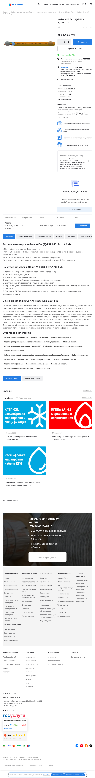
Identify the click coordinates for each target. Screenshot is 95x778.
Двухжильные (9, 633)
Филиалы (52, 657)
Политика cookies (36, 765)
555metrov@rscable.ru (11, 697)
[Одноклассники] (86, 745)
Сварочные (44, 593)
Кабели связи (27, 601)
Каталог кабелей (10, 652)
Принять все (57, 775)
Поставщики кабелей (11, 664)
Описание (9, 236)
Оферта (50, 765)
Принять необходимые (74, 775)
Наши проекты (31, 675)
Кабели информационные (37, 364)
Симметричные (28, 616)
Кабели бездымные (79, 355)
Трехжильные (9, 637)
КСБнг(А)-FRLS (69, 88)
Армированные (63, 616)
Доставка (71, 236)
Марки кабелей (9, 661)
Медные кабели (70, 342)
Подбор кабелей (9, 657)
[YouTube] (81, 745)
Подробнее (46, 774)
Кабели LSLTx (62, 612)
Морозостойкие (63, 582)
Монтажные (44, 582)
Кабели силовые (43, 368)
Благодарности (31, 664)
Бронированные (10, 585)
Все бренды (87, 390)
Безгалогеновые (63, 594)
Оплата (59, 236)
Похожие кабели (12, 378)
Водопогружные (46, 621)
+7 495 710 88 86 (9, 694)
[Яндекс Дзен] (90, 745)
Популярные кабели (32, 378)
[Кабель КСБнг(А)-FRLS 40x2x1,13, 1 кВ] (29, 44)
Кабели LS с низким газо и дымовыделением (62, 346)
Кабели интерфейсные (13, 364)
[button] (84, 4)
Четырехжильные (11, 640)
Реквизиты (29, 687)
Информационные (29, 573)
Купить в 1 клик (75, 49)
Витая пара (26, 605)
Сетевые (25, 609)
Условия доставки (55, 664)
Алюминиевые (10, 582)
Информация (53, 652)
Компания (29, 652)
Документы (30, 668)
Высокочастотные (29, 585)
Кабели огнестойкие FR (14, 350)
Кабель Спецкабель (39, 337)
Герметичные (62, 598)
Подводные (44, 597)
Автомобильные (46, 589)
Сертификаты (86, 236)
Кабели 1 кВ (23, 359)
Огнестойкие (9, 593)
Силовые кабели (11, 573)
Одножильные (9, 629)
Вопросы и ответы (78, 657)
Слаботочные (27, 612)
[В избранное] (87, 27)
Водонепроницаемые (65, 601)
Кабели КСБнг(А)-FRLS (61, 337)
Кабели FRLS (9, 359)
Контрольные (27, 578)
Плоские (7, 597)
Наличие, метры (44, 236)
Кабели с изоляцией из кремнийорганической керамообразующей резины (36, 355)
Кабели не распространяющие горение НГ (22, 346)
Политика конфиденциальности (15, 765)
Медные (7, 578)
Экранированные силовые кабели (18, 368)
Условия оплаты (54, 661)
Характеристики (25, 236)
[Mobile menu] (3, 4)
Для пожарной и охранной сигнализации (46, 602)
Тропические (62, 605)
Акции (5, 668)
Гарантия (64, 67)
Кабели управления (30, 582)
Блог (27, 683)
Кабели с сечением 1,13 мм (64, 359)
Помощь (74, 652)
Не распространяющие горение (65, 587)
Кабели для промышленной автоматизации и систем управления (32, 342)
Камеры (28, 672)
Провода (6, 672)
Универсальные (46, 585)
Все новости (87, 398)
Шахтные (43, 578)
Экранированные (11, 589)
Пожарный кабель (59, 364)
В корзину (82, 42)
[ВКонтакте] (77, 745)
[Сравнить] (83, 27)
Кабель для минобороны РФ (16, 337)
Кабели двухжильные (40, 359)
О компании (30, 657)
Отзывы (28, 679)
